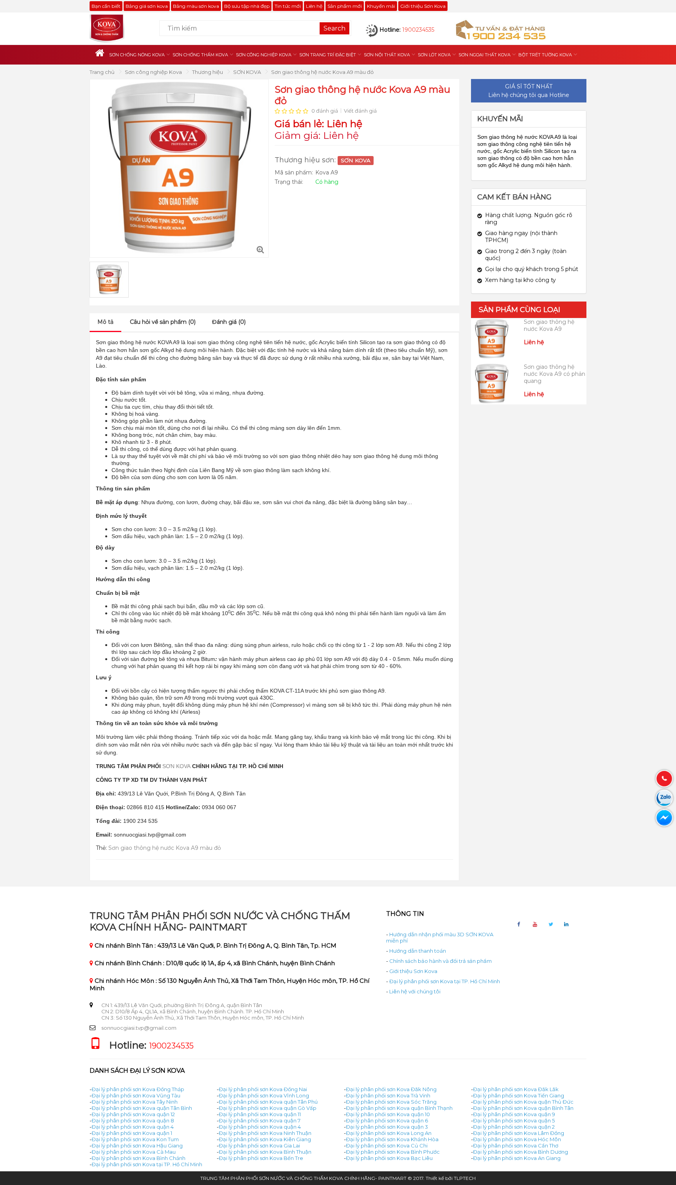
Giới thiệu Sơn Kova (423, 6)
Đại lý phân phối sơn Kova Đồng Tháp (138, 1089)
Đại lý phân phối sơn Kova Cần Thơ (515, 1145)
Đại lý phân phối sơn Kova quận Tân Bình (142, 1108)
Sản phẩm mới (344, 6)
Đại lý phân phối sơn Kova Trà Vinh (388, 1095)
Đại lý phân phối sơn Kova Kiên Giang (265, 1139)
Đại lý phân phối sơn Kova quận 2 (514, 1127)
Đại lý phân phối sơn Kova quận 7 (259, 1120)
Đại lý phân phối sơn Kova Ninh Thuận (265, 1133)
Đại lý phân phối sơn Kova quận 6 (387, 1120)
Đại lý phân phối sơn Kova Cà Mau (134, 1152)
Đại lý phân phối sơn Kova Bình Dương (520, 1152)
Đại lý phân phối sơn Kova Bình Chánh (138, 1158)
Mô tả (105, 321)
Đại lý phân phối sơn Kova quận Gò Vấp (267, 1108)
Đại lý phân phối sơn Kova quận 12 (133, 1114)
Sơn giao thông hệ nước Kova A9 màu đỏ (322, 72)
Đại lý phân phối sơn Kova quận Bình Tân (523, 1108)
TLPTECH (465, 1178)
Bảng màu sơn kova (196, 6)
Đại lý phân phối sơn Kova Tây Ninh (135, 1102)
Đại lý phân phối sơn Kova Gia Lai (259, 1145)
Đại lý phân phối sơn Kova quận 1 (132, 1133)
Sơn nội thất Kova (387, 54)
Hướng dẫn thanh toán (417, 951)
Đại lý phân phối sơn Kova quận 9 (514, 1114)
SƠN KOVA (247, 72)
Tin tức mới (288, 6)
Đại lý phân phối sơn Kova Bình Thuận (265, 1152)
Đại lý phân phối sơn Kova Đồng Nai (263, 1089)
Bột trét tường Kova (545, 54)
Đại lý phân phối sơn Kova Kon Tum (135, 1139)
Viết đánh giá (360, 110)
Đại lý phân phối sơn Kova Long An (388, 1133)
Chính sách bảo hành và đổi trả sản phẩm (440, 961)
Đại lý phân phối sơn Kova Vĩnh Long (264, 1095)
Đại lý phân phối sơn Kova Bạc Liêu (389, 1158)
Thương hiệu (208, 72)
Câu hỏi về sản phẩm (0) (163, 321)
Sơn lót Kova (434, 54)
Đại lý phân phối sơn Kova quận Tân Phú (268, 1102)
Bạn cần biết (106, 6)
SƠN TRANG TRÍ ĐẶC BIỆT (327, 54)
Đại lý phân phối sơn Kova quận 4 (133, 1127)
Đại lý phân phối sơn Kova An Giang (517, 1158)
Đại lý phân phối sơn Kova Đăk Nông (391, 1089)
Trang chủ (103, 72)
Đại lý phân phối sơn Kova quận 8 (133, 1120)
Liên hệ (314, 6)
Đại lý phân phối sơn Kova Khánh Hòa (392, 1139)
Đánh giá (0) (229, 321)
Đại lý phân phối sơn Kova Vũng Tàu (136, 1095)
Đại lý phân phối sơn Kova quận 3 (387, 1127)
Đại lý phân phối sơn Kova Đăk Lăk (516, 1089)
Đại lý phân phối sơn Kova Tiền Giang (518, 1095)
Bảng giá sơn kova (147, 6)
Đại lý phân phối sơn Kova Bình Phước (393, 1152)
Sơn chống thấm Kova (200, 54)
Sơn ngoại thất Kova (484, 54)
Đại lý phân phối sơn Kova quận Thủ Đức (523, 1102)
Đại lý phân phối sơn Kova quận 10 (388, 1114)
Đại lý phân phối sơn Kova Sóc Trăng (391, 1102)
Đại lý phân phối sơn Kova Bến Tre (261, 1158)
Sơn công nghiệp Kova (263, 54)
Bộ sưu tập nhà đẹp (247, 6)
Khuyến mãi (381, 6)
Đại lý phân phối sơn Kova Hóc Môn (517, 1139)
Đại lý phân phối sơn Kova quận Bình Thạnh (399, 1108)
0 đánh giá (324, 110)
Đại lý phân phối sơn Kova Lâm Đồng (518, 1133)
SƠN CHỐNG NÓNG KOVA (137, 54)
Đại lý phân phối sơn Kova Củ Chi (387, 1145)
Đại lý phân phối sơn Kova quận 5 (514, 1120)
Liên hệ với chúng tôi (414, 991)
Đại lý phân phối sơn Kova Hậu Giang (137, 1145)
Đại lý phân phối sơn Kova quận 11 (260, 1114)
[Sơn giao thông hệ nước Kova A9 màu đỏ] (260, 249)
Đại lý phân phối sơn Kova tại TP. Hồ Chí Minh (444, 981)
